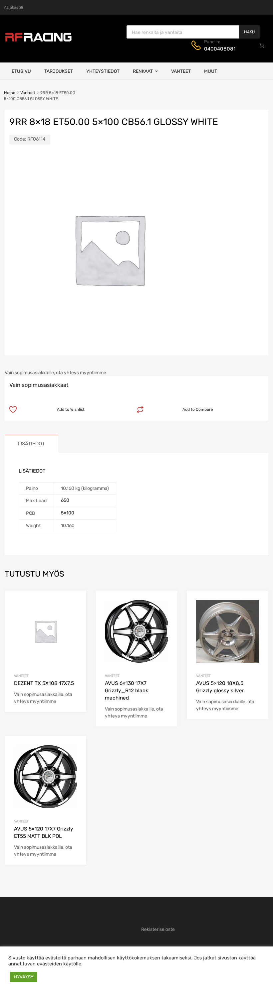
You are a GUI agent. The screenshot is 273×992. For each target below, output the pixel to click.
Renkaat (143, 71)
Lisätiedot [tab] (31, 444)
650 (65, 500)
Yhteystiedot (103, 71)
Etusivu (21, 71)
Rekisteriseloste (158, 929)
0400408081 (219, 49)
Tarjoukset (58, 71)
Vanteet (181, 71)
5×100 (67, 513)
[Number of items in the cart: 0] (262, 45)
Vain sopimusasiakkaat (39, 385)
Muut (210, 71)
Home (9, 92)
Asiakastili (13, 7)
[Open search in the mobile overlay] (193, 32)
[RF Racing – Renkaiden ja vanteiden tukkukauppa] (38, 41)
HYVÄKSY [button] (23, 976)
